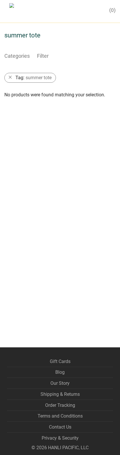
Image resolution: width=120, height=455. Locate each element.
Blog (60, 372)
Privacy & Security (60, 438)
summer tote (33, 77)
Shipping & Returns (60, 394)
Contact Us (60, 427)
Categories (17, 56)
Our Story (60, 383)
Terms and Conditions (60, 416)
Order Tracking (60, 405)
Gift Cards (60, 361)
